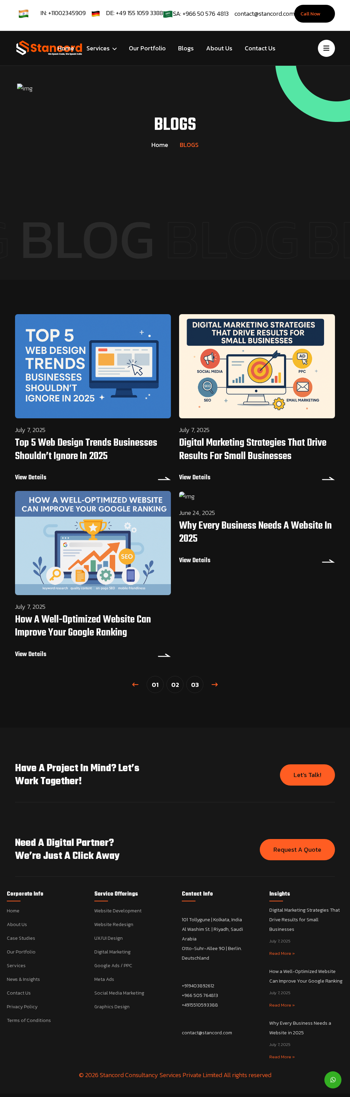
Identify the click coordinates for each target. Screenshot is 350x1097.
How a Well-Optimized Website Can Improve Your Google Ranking (83, 626)
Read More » (282, 953)
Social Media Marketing (119, 993)
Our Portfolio (147, 48)
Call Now (310, 13)
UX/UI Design (108, 938)
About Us (219, 48)
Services (98, 48)
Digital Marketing (112, 952)
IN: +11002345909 (63, 12)
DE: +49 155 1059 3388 (134, 12)
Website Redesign (113, 924)
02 (175, 684)
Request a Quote (297, 849)
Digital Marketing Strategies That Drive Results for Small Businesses (252, 449)
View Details (30, 478)
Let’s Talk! (307, 774)
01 (155, 684)
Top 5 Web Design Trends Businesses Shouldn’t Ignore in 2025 (86, 449)
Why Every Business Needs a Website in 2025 (255, 532)
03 (195, 684)
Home (65, 48)
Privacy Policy (22, 1006)
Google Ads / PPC (113, 965)
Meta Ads (104, 979)
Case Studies (21, 938)
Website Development (118, 910)
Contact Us (260, 48)
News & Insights (23, 979)
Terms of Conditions (29, 1020)
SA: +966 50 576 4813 (201, 13)
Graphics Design (112, 1006)
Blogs (186, 48)
